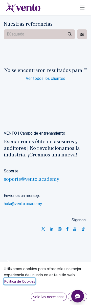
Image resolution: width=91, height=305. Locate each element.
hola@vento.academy (23, 203)
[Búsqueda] (69, 34)
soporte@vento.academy (31, 179)
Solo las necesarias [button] (48, 296)
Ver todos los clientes (45, 78)
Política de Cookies (19, 281)
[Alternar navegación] (82, 7)
